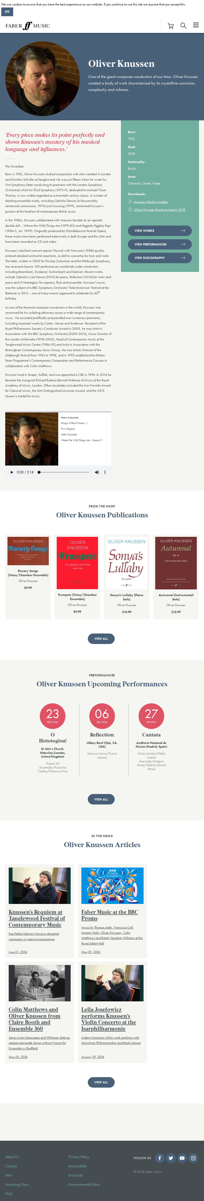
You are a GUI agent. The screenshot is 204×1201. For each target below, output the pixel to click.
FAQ (8, 1193)
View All (101, 639)
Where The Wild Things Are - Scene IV (81, 440)
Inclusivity (75, 1175)
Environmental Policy (84, 1184)
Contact (11, 1166)
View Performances (150, 244)
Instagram (193, 1158)
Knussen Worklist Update (151, 201)
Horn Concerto (69, 417)
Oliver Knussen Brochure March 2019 (159, 209)
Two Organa (68, 428)
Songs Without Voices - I (74, 423)
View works (144, 231)
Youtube (182, 1158)
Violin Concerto (69, 434)
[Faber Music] (27, 26)
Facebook (160, 1158)
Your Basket (171, 26)
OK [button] (7, 11)
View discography (150, 258)
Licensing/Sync (17, 1184)
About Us (12, 1156)
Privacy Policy (78, 1156)
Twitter (171, 1158)
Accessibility (77, 1166)
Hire (8, 1175)
